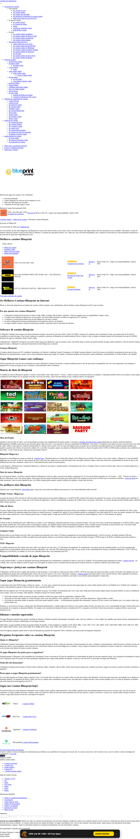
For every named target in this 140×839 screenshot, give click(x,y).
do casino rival (14, 128)
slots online (26, 489)
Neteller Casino (14, 109)
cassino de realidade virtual (22, 28)
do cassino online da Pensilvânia (24, 46)
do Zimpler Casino (15, 116)
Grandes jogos (39, 458)
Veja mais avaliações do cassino (11, 296)
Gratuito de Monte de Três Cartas (24, 97)
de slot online (13, 77)
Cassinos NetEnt (28, 704)
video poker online (15, 71)
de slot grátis (17, 79)
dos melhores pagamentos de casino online (27, 16)
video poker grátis (19, 73)
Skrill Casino (13, 114)
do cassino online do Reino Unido (25, 36)
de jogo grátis (13, 93)
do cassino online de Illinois (22, 58)
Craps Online (13, 67)
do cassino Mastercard (16, 111)
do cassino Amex (15, 107)
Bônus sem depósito (11, 253)
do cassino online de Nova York (24, 56)
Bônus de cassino (10, 247)
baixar (15, 26)
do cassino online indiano (22, 40)
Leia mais (13, 754)
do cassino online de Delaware (23, 52)
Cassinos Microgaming (30, 742)
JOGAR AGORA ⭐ (103, 833)
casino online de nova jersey (23, 44)
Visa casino (13, 113)
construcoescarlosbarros (8, 1)
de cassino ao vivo (19, 10)
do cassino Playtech (15, 122)
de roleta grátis (18, 65)
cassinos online (82, 574)
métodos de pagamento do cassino (16, 99)
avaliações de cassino (11, 7)
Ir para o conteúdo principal (13, 148)
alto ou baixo (13, 91)
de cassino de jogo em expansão (20, 132)
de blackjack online (15, 61)
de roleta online (14, 63)
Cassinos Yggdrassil (29, 729)
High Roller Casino (20, 30)
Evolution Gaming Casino (18, 134)
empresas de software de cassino (90, 442)
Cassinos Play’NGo (29, 717)
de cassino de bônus (20, 24)
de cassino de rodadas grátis (18, 140)
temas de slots (130, 478)
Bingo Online (13, 85)
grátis (15, 69)
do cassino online (19, 12)
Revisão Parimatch (73, 289)
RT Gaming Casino (15, 126)
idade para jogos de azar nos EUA (25, 18)
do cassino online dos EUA (18, 42)
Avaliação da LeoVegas (15, 214)
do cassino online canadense (23, 34)
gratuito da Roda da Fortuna (22, 95)
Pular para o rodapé (11, 150)
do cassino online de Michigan (23, 48)
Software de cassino (20, 219)
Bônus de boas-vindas (12, 251)
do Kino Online (14, 83)
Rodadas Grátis (9, 249)
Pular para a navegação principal (15, 146)
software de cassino (11, 120)
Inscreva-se (31, 213)
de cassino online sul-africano (23, 38)
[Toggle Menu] (1, 3)
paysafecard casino (15, 105)
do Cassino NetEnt (15, 124)
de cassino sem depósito (21, 14)
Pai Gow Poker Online (16, 89)
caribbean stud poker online (18, 87)
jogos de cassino (10, 60)
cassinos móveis (128, 561)
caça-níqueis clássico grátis (22, 81)
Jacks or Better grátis (25, 75)
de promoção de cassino (17, 142)
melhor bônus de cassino (12, 136)
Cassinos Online (6, 219)
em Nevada (17, 54)
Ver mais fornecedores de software (12, 750)
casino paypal (13, 103)
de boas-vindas (14, 138)
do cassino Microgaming (17, 130)
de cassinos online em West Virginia (25, 50)
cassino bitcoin (14, 101)
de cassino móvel (19, 22)
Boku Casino (13, 118)
